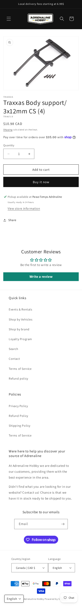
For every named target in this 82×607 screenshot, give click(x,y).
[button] (9, 19)
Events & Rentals (20, 309)
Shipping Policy (19, 426)
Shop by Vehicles (21, 319)
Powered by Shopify (56, 598)
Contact (14, 359)
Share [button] (12, 220)
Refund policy (18, 378)
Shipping (7, 129)
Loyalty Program (20, 339)
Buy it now (41, 182)
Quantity (8, 145)
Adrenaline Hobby (34, 598)
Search (13, 349)
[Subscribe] (63, 524)
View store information (24, 208)
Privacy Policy (18, 406)
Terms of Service (20, 369)
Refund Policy (18, 416)
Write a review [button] (41, 276)
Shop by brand (19, 329)
